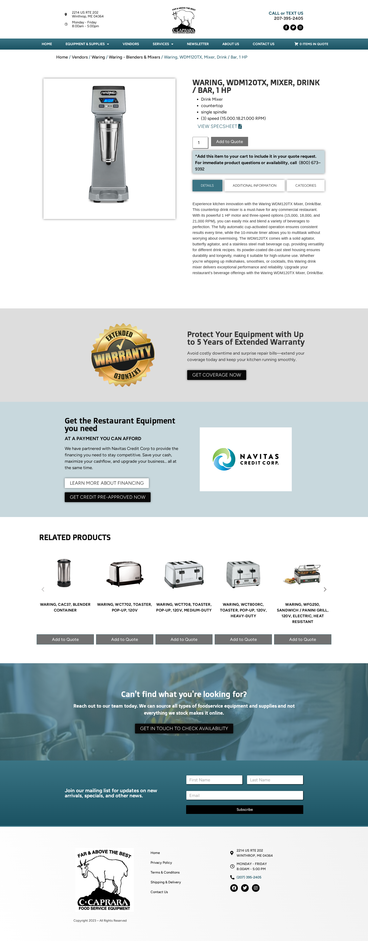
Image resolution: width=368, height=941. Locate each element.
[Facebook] (234, 888)
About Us (230, 44)
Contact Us (264, 44)
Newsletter (198, 44)
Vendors (131, 44)
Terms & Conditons (165, 872)
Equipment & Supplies (85, 44)
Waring (98, 57)
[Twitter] (293, 27)
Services (161, 44)
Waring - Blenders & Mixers (134, 57)
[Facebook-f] (286, 27)
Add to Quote (229, 141)
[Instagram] (300, 27)
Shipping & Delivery (166, 882)
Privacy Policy (161, 863)
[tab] (207, 185)
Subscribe (245, 809)
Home (47, 44)
